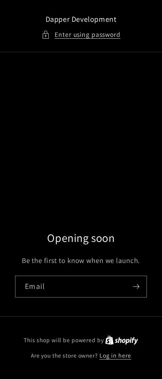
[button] (81, 34)
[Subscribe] (136, 286)
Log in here (115, 355)
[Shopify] (121, 340)
